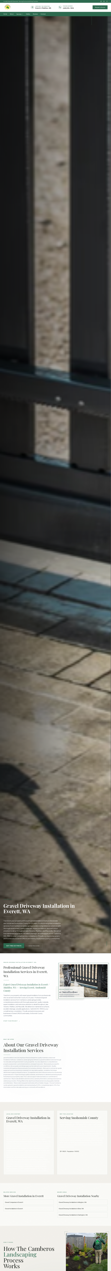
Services (19, 14)
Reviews (35, 14)
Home (5, 14)
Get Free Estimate (14, 946)
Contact (43, 14)
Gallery (28, 14)
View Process (34, 946)
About (12, 14)
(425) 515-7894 (68, 8)
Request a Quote (100, 7)
